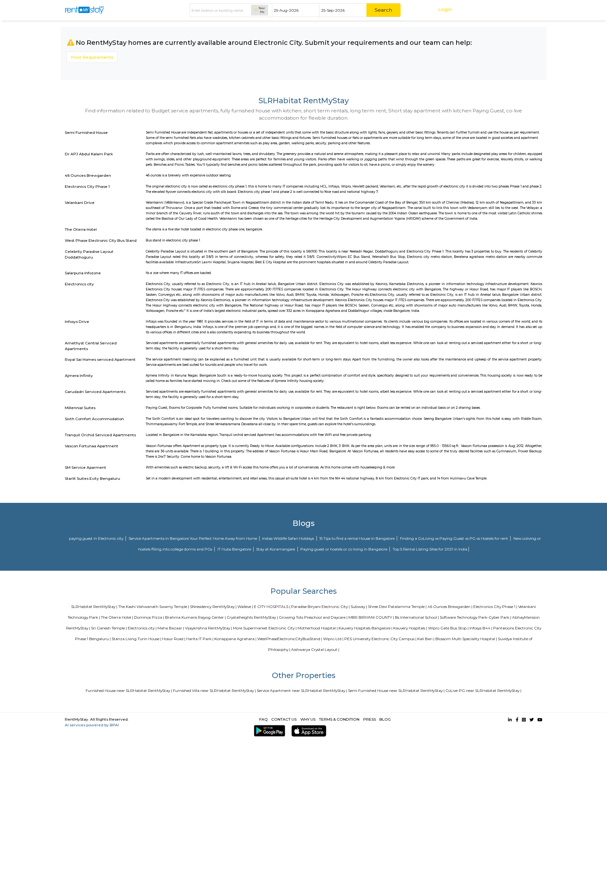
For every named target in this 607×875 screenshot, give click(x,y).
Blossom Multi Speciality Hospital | (466, 638)
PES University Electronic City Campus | (380, 638)
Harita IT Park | (199, 638)
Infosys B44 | (480, 628)
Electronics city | (142, 628)
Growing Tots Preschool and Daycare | (313, 617)
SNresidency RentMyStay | (213, 606)
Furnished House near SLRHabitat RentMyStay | (129, 690)
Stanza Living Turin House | (136, 638)
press (369, 719)
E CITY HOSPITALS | (272, 606)
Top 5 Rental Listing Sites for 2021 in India (430, 549)
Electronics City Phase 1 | (495, 606)
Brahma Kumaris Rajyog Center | (195, 617)
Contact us (284, 719)
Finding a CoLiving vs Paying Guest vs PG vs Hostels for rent (454, 538)
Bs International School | (417, 617)
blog (385, 719)
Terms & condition (339, 719)
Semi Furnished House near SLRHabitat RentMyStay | (396, 690)
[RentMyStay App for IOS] (307, 731)
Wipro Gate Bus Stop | (448, 628)
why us (308, 719)
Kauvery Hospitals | (410, 628)
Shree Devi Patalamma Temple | (397, 606)
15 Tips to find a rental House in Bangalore (357, 538)
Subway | (359, 606)
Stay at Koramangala (276, 549)
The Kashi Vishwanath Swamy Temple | (153, 606)
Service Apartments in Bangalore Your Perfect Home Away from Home (193, 538)
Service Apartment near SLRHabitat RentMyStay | (302, 690)
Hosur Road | (173, 638)
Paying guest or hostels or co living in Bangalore (344, 549)
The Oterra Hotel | (117, 617)
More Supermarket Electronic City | (265, 628)
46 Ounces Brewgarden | (449, 606)
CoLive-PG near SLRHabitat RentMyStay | (483, 690)
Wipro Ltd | (333, 638)
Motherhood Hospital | (317, 628)
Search (383, 10)
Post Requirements (92, 57)
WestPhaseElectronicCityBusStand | (289, 638)
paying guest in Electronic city (96, 538)
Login (445, 9)
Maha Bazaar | (170, 628)
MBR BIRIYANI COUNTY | (371, 617)
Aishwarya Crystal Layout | (315, 649)
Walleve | (245, 606)
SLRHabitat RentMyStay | (94, 606)
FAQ (263, 719)
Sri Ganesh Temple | (109, 628)
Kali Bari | (425, 638)
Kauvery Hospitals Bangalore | (365, 628)
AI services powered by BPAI (92, 725)
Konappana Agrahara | (235, 638)
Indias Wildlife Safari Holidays (288, 538)
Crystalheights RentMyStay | (252, 617)
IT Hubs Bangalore (235, 549)
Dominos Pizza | (149, 617)
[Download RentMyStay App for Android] (268, 731)
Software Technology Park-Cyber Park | (475, 617)
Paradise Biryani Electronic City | (320, 606)
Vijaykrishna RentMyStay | (208, 628)
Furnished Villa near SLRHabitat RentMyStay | (214, 690)
